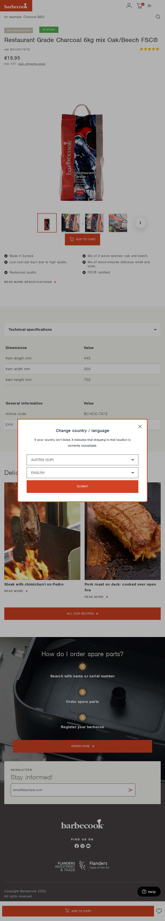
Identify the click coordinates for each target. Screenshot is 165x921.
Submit (82, 486)
